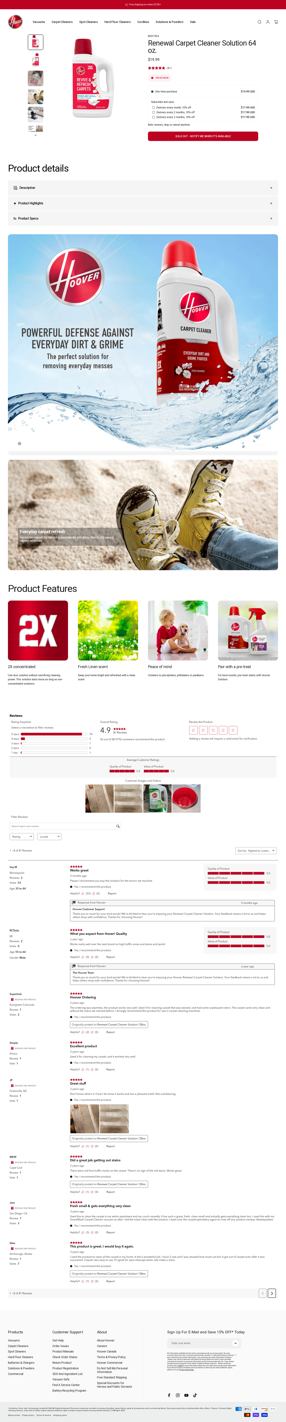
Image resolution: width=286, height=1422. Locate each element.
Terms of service (43, 1415)
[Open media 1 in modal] (92, 80)
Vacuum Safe (61, 1379)
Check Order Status (64, 1357)
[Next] (129, 87)
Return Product (62, 1363)
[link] (38, 630)
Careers (102, 1346)
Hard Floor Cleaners (20, 1357)
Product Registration (65, 1368)
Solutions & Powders (21, 1368)
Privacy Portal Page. (186, 1370)
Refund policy (14, 1415)
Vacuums (14, 1340)
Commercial (15, 1374)
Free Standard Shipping (112, 1377)
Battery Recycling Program (69, 1390)
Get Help (58, 1340)
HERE (180, 1366)
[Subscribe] (235, 1343)
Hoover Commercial (109, 1363)
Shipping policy (60, 1415)
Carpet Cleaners (18, 1346)
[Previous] (21, 557)
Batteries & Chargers (21, 1363)
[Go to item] (35, 42)
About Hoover (106, 1340)
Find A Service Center (66, 1385)
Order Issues (60, 1346)
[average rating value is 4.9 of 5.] (157, 68)
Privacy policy (28, 1415)
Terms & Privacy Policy (111, 1357)
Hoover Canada (106, 1351)
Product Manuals (63, 1351)
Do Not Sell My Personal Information (112, 1370)
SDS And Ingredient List (67, 1374)
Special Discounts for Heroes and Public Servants (114, 1385)
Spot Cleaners (17, 1351)
